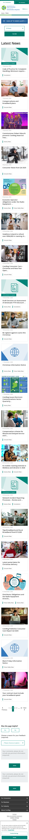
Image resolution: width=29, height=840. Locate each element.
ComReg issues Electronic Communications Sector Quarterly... (12, 399)
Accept (14, 837)
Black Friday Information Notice (12, 662)
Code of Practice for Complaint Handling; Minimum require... (14, 70)
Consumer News (8, 107)
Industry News (7, 141)
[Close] (27, 823)
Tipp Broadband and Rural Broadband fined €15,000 (12, 531)
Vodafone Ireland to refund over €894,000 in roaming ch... (14, 235)
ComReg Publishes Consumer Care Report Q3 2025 (13, 630)
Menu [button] (24, 9)
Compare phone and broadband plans (10, 102)
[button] (14, 21)
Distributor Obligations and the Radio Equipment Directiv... (13, 596)
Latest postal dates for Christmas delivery (11, 563)
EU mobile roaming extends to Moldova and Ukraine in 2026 (14, 467)
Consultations (7, 75)
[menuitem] (7, 2)
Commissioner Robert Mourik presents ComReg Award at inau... (14, 135)
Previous (4, 710)
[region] (14, 830)
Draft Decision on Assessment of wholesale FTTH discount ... (14, 301)
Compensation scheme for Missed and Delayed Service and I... (13, 433)
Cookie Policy (11, 830)
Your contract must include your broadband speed (13, 694)
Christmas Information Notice (14, 365)
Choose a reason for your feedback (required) (13, 736)
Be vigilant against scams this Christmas (14, 334)
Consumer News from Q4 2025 (14, 168)
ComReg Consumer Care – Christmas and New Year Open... (12, 268)
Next (24, 708)
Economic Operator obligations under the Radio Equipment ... (13, 202)
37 (21, 708)
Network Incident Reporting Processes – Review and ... (13, 499)
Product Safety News (19, 208)
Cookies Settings (14, 818)
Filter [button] (14, 34)
